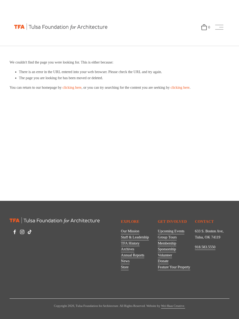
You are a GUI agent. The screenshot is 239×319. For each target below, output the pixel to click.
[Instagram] (22, 232)
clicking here (72, 87)
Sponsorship (167, 249)
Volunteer (165, 255)
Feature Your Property (174, 267)
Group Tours (167, 237)
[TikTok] (29, 232)
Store (125, 267)
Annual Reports (132, 255)
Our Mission (130, 231)
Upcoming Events (171, 231)
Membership (167, 243)
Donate (163, 261)
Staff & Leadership (135, 237)
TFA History (130, 243)
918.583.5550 (205, 247)
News (125, 261)
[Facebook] (14, 232)
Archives (127, 249)
